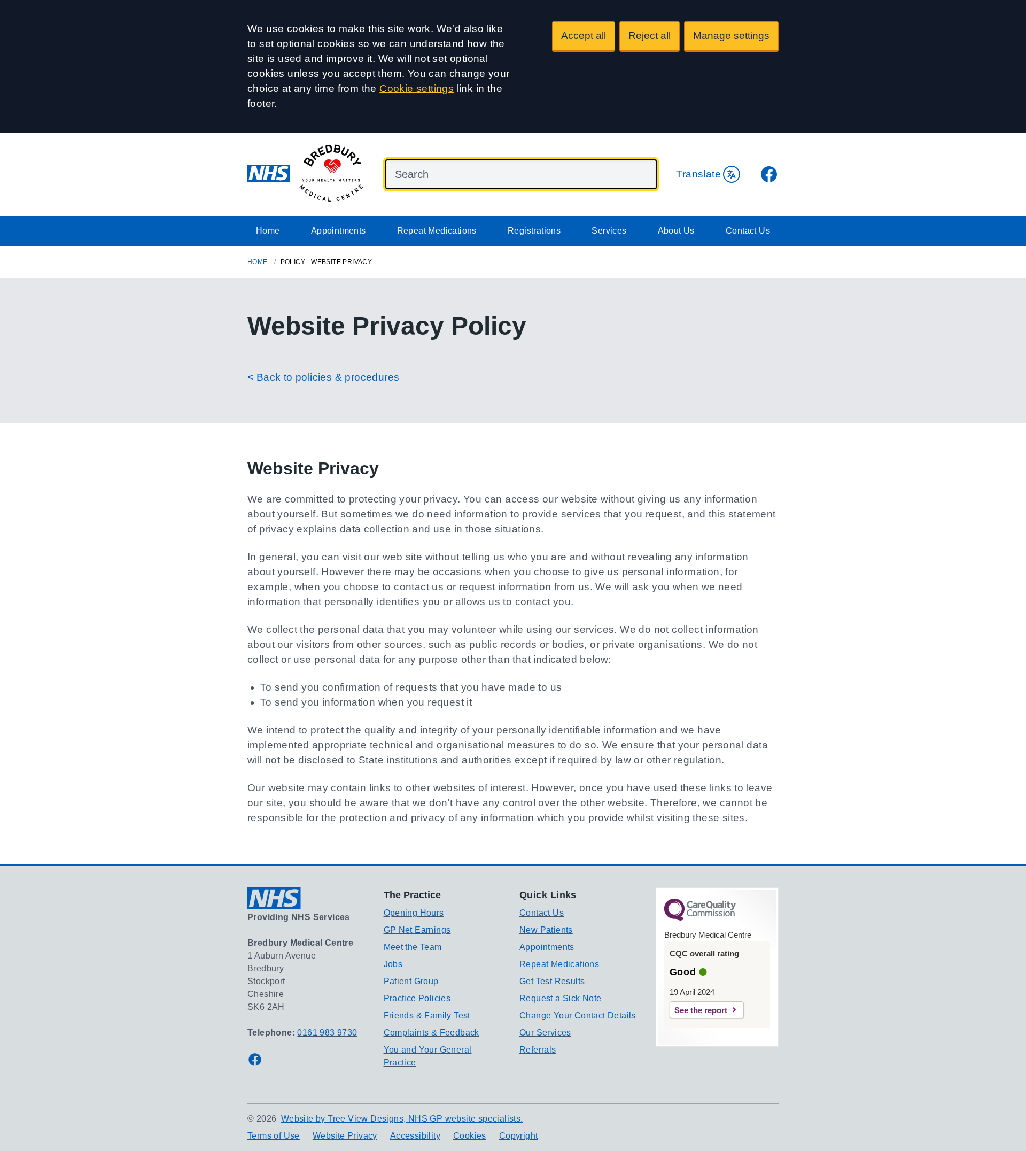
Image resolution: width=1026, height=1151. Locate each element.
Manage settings (731, 35)
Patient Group (411, 981)
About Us (676, 230)
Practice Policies (417, 998)
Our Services (545, 1032)
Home (268, 230)
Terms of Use (273, 1135)
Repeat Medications (437, 230)
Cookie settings (416, 88)
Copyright (518, 1135)
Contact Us (748, 230)
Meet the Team (413, 947)
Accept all (583, 35)
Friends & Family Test (427, 1015)
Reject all (649, 35)
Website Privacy (345, 1135)
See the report (700, 1010)
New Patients (546, 929)
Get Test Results (552, 981)
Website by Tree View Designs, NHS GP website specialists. (402, 1118)
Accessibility (415, 1135)
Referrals (537, 1049)
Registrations (534, 230)
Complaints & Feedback (431, 1032)
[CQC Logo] (700, 918)
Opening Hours (414, 912)
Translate (698, 174)
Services (609, 230)
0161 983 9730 (327, 1032)
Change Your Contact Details (577, 1015)
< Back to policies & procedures (323, 377)
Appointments (338, 230)
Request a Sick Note (560, 998)
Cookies (469, 1135)
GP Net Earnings (417, 929)
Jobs (393, 964)
